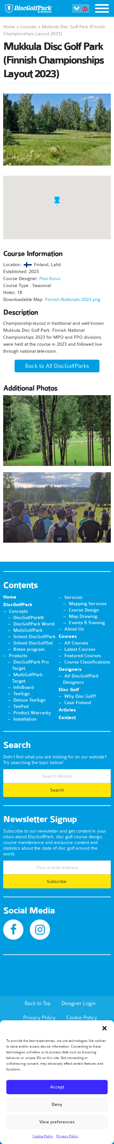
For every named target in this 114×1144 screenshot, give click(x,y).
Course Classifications (87, 662)
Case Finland (77, 702)
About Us (74, 629)
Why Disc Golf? (80, 696)
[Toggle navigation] (102, 9)
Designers (70, 669)
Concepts (18, 611)
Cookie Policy (43, 1136)
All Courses (76, 643)
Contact (67, 718)
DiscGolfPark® (28, 617)
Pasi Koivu (49, 278)
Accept (57, 1087)
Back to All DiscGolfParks (57, 366)
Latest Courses (79, 649)
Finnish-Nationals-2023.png (72, 299)
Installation (24, 719)
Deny (57, 1104)
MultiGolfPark (27, 630)
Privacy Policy (67, 1136)
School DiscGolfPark (34, 636)
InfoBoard (23, 687)
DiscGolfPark (17, 605)
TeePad (20, 706)
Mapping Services (87, 603)
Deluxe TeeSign (29, 700)
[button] (104, 1028)
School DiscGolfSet (33, 643)
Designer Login (78, 1003)
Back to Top (38, 1003)
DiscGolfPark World (33, 624)
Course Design (84, 610)
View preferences (57, 1122)
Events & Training (87, 622)
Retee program (29, 649)
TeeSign (21, 693)
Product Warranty (32, 713)
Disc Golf (69, 690)
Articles (67, 710)
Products (18, 655)
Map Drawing (83, 616)
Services (73, 597)
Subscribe (57, 881)
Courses (28, 26)
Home (9, 26)
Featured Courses (82, 655)
